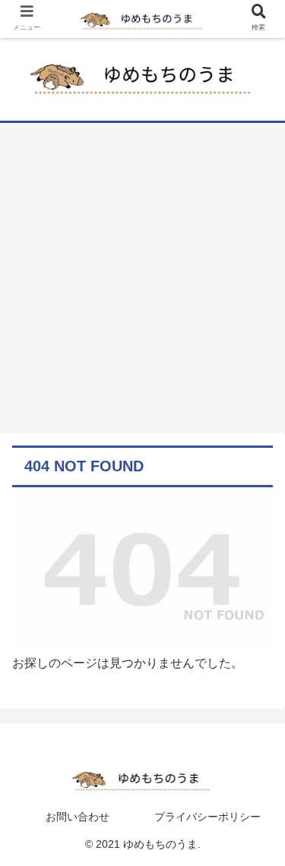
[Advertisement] (142, 283)
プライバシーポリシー (207, 817)
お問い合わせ (77, 817)
